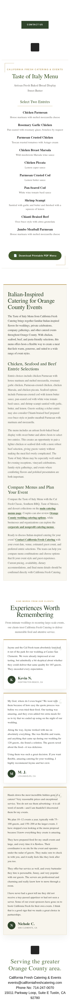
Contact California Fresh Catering (35, 539)
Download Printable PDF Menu (38, 255)
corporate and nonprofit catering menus (31, 527)
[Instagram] (35, 47)
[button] (35, 35)
